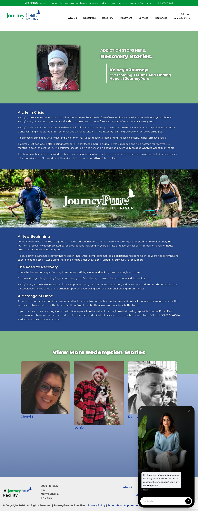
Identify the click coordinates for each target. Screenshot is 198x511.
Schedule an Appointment (124, 505)
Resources (89, 18)
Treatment (125, 18)
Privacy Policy (96, 505)
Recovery (107, 18)
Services (143, 18)
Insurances (161, 18)
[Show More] (45, 393)
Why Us (72, 18)
